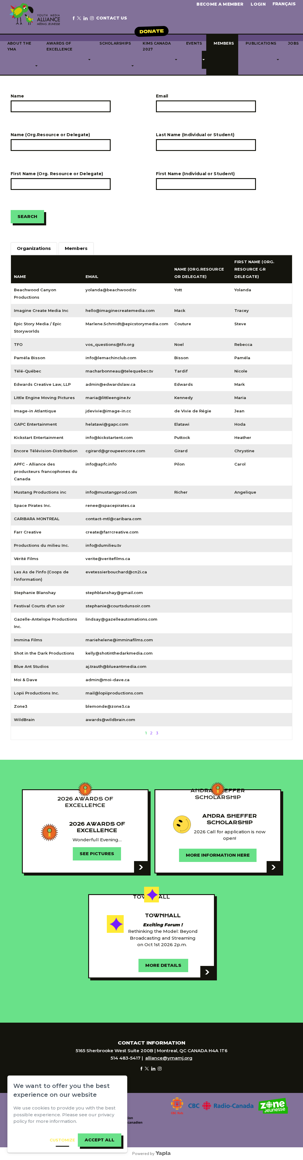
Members (224, 43)
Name (17, 96)
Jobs (293, 43)
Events (194, 43)
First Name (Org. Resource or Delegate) (57, 173)
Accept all (100, 1140)
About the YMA (19, 46)
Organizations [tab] (34, 248)
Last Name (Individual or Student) (195, 134)
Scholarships (115, 43)
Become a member (219, 4)
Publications (261, 43)
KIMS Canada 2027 (157, 46)
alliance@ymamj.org (168, 1058)
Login (258, 4)
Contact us (111, 18)
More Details (163, 965)
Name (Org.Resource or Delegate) (50, 134)
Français (284, 3)
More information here (218, 855)
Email (162, 96)
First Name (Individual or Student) (195, 173)
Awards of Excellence (59, 46)
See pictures (97, 853)
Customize (62, 1140)
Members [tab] (76, 248)
